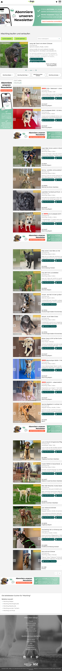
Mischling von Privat (9, 610)
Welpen (31, 627)
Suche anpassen (7, 38)
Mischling (17, 83)
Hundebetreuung (31, 623)
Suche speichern (20, 38)
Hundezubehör (31, 625)
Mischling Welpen (8, 75)
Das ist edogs (31, 639)
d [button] (27, 55)
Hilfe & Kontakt (31, 641)
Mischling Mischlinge (23, 75)
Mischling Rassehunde (9, 606)
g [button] (26, 70)
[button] (29, 70)
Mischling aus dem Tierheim (39, 75)
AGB (31, 643)
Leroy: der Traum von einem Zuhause (41, 43)
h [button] (36, 70)
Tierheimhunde (31, 629)
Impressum (31, 645)
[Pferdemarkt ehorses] (27, 664)
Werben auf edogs (31, 649)
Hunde (31, 621)
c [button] (1, 55)
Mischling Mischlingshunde (11, 603)
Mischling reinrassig (54, 75)
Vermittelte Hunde (31, 631)
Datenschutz (31, 647)
